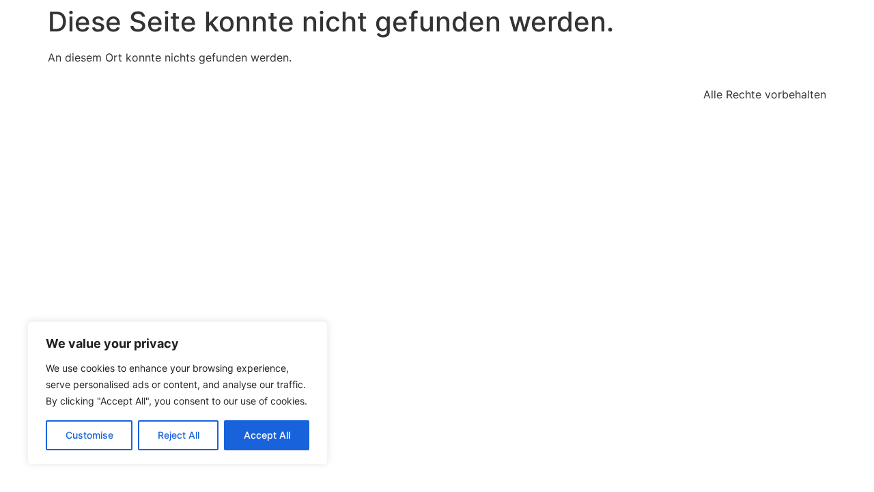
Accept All (267, 435)
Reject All (178, 435)
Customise (89, 435)
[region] (177, 393)
